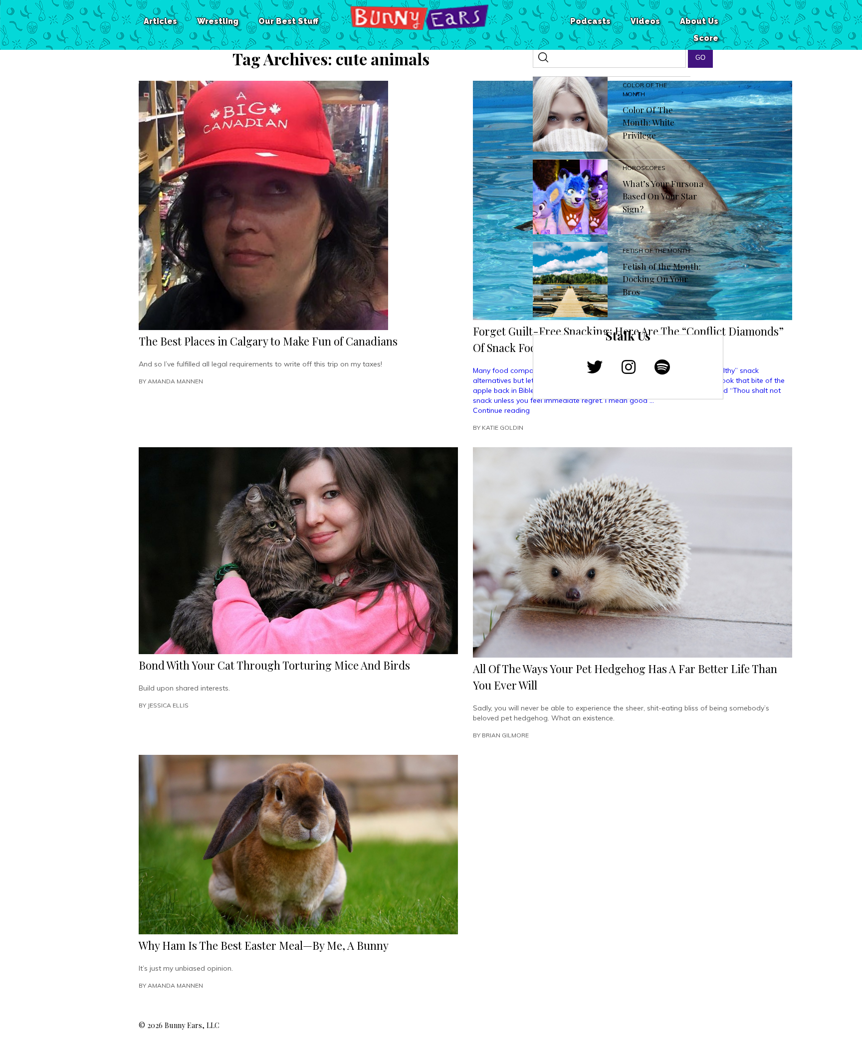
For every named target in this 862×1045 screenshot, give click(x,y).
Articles (160, 21)
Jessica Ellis (168, 705)
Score (705, 38)
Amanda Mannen (175, 381)
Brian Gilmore (505, 735)
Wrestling (217, 21)
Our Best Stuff (288, 21)
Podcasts (590, 21)
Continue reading (501, 410)
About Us (699, 21)
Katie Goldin (502, 427)
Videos (645, 21)
